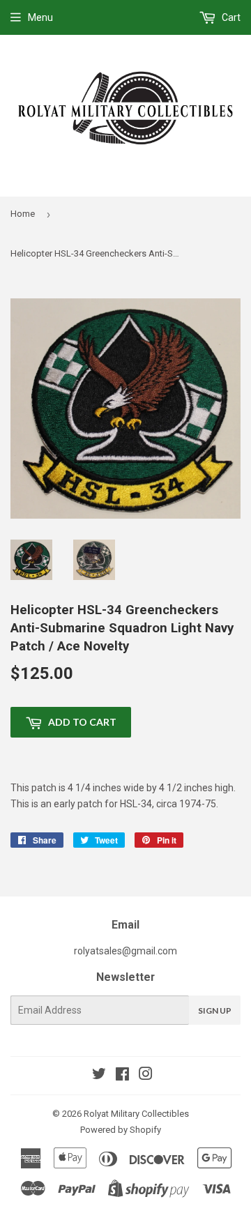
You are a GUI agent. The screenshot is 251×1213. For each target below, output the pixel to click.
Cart (230, 17)
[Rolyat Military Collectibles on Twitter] (99, 1075)
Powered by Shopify (120, 1129)
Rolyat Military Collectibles (136, 1113)
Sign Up (214, 1010)
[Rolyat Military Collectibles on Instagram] (146, 1075)
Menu (40, 17)
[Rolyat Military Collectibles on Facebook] (122, 1075)
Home (22, 213)
